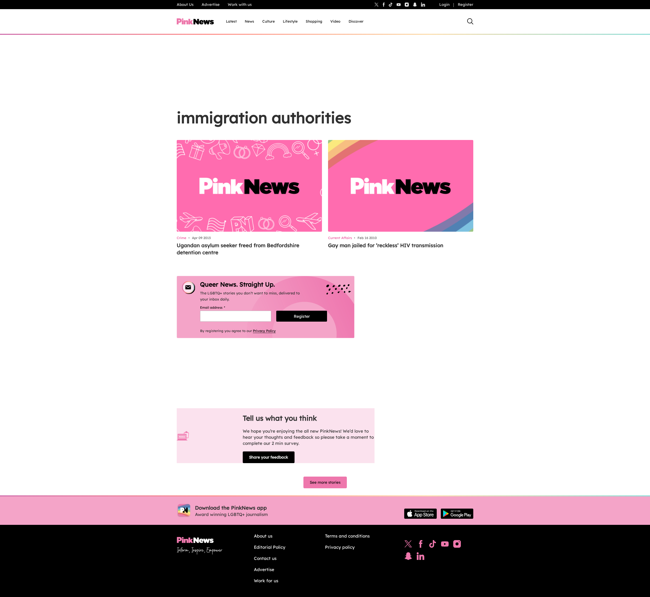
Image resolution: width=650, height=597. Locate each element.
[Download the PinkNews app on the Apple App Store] (420, 514)
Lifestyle (290, 21)
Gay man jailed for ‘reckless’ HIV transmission (385, 245)
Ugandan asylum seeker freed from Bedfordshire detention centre (238, 249)
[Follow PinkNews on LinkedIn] (423, 5)
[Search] (470, 21)
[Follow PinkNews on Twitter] (408, 545)
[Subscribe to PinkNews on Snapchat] (408, 557)
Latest (231, 21)
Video (335, 21)
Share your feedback (268, 457)
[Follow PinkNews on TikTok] (432, 545)
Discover (356, 21)
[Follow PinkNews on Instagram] (457, 545)
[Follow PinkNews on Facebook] (421, 545)
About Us (185, 4)
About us (263, 536)
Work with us (240, 4)
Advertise (211, 4)
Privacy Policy (264, 331)
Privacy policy (340, 547)
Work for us (266, 580)
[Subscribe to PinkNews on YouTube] (445, 545)
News (249, 21)
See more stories (325, 482)
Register (465, 4)
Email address (219, 307)
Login (444, 4)
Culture (268, 21)
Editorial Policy (269, 547)
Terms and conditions (347, 536)
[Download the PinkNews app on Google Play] (457, 514)
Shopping (314, 21)
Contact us (265, 558)
